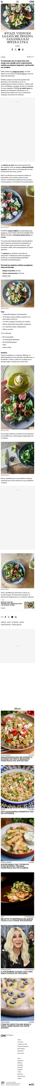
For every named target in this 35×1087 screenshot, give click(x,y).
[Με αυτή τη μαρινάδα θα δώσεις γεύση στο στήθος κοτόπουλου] (17, 894)
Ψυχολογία (20, 1060)
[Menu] (17, 2)
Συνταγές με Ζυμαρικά (6, 755)
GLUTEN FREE (15, 622)
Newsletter (21, 1051)
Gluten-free (6, 276)
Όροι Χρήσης (21, 1048)
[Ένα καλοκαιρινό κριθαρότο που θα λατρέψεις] (17, 786)
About (19, 1039)
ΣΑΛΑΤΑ (9, 622)
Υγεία (19, 1058)
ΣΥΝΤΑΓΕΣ (3, 622)
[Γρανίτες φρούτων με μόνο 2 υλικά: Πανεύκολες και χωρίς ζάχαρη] (17, 999)
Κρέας (2, 916)
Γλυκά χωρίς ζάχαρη (5, 1022)
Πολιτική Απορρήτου (23, 1046)
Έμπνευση (20, 1074)
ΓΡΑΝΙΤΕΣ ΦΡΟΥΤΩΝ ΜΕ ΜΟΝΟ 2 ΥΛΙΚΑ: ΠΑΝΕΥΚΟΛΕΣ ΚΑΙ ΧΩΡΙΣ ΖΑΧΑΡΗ (16, 1026)
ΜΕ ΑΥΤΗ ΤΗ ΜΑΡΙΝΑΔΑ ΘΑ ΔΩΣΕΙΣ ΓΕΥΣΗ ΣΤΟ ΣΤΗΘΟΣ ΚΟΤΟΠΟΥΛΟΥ (17, 920)
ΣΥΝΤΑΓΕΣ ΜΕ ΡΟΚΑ (6, 624)
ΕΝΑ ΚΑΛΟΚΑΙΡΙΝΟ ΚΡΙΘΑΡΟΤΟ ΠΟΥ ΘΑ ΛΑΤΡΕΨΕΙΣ (17, 813)
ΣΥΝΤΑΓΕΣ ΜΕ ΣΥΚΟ (16, 624)
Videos (19, 1078)
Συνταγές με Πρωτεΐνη (5, 969)
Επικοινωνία (21, 1053)
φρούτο (24, 74)
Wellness (20, 1063)
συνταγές (16, 86)
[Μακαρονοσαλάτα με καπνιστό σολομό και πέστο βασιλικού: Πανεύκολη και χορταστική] (17, 732)
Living (19, 1071)
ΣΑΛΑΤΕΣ (21, 622)
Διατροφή (20, 1065)
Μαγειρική (3, 809)
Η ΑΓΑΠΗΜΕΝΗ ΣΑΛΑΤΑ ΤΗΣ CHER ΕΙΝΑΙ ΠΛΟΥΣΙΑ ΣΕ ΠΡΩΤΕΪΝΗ (17, 972)
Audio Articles (21, 1076)
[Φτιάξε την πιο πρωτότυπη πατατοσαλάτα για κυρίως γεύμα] (29, 605)
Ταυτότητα (20, 1042)
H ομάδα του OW (22, 1044)
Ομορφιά (20, 1069)
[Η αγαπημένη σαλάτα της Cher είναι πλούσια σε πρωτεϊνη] (17, 946)
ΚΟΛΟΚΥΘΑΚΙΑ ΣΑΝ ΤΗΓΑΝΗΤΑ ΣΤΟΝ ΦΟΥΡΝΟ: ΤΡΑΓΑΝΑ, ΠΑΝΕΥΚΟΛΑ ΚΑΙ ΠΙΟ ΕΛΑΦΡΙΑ (15, 866)
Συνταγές (17, 45)
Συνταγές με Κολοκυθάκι (6, 862)
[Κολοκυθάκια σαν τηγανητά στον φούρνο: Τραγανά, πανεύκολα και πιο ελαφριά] (17, 839)
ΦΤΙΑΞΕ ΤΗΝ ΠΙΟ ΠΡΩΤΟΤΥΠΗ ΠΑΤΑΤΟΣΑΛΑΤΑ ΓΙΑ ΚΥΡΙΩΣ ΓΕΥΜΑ (11, 604)
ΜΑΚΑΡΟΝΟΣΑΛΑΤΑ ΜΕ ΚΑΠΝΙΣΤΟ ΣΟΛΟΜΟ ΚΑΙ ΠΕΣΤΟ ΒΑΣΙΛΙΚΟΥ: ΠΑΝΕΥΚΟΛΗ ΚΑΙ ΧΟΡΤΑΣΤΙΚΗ (16, 759)
